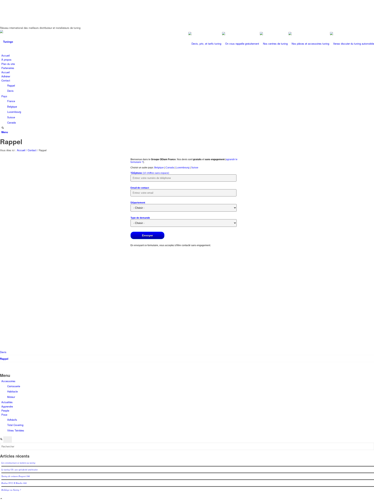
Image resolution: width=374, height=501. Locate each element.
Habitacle (12, 391)
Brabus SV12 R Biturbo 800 (14, 483)
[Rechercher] (2, 128)
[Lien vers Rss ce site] (2, 19)
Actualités (7, 402)
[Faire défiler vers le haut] (1, 499)
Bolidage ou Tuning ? (11, 489)
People (5, 410)
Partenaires (7, 68)
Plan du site (8, 64)
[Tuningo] (29, 41)
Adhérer (5, 76)
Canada (11, 122)
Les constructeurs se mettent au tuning (18, 462)
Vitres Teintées (15, 430)
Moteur (11, 397)
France (11, 101)
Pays (4, 96)
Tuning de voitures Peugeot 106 (15, 476)
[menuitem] (187, 128)
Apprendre (7, 406)
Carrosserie (13, 386)
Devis (10, 91)
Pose (4, 414)
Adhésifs (12, 419)
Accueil (5, 55)
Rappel (11, 85)
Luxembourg (14, 112)
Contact (5, 80)
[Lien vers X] (2, 11)
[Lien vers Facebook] (2, 6)
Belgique (12, 106)
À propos (6, 59)
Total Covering (15, 425)
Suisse (11, 117)
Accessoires (8, 381)
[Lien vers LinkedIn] (2, 15)
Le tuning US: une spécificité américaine (19, 469)
